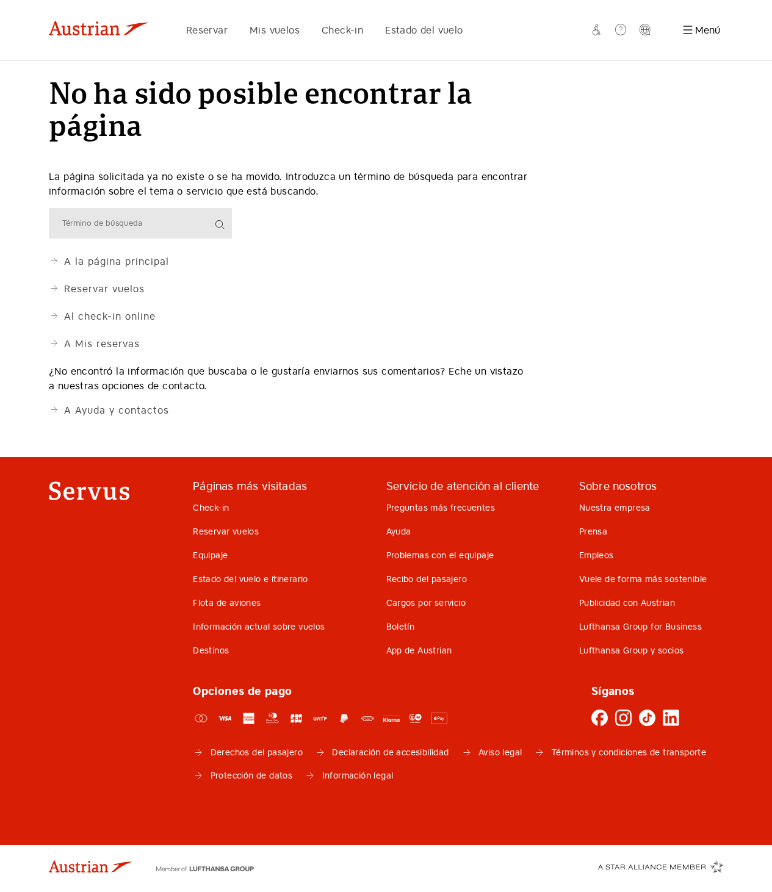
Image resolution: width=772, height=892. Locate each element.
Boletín (400, 626)
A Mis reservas (102, 343)
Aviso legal (500, 752)
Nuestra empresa (615, 507)
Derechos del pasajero (257, 752)
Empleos (596, 555)
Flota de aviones (227, 602)
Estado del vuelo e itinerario (250, 579)
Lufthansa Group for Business (640, 626)
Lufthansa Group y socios (631, 650)
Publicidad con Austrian (627, 602)
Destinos (211, 650)
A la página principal (116, 261)
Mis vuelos (275, 30)
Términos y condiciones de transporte (629, 752)
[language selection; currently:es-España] (645, 30)
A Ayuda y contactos (116, 410)
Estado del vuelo (424, 30)
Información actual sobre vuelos (259, 626)
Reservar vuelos (104, 288)
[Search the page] (221, 225)
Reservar (207, 30)
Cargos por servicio (426, 602)
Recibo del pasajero (426, 579)
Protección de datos (252, 775)
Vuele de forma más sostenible (643, 579)
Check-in (342, 30)
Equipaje (210, 555)
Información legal (358, 775)
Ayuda (398, 531)
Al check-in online (110, 316)
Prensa (593, 531)
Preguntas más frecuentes (441, 507)
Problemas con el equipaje (440, 555)
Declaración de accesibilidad (390, 752)
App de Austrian (419, 650)
